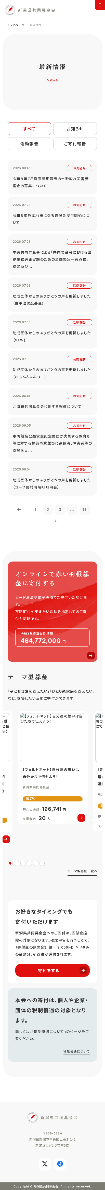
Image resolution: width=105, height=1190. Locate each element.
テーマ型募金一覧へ (82, 871)
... (72, 509)
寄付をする (48, 970)
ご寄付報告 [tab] (75, 144)
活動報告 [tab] (29, 144)
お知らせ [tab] (75, 129)
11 (84, 509)
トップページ (16, 25)
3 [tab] (22, 863)
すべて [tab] (29, 129)
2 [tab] (16, 863)
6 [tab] (42, 863)
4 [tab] (29, 863)
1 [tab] (10, 863)
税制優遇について (76, 1051)
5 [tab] (35, 863)
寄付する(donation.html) (52, 612)
